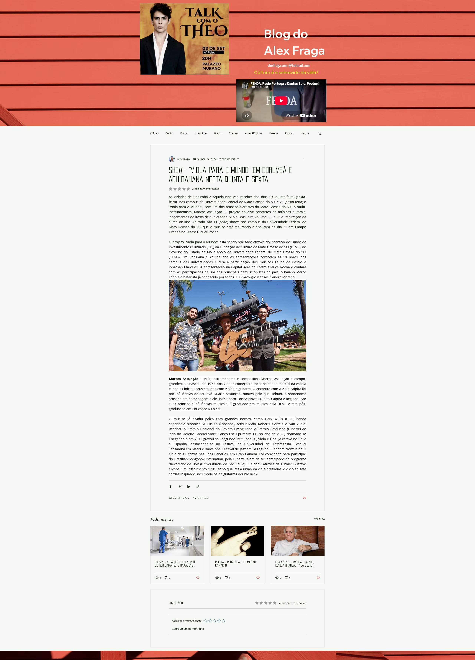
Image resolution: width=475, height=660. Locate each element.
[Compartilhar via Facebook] (170, 486)
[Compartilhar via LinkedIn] (189, 486)
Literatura (201, 133)
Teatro (169, 133)
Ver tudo (319, 519)
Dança (184, 133)
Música (289, 133)
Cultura (154, 133)
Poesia (218, 133)
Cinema (273, 133)
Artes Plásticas (253, 133)
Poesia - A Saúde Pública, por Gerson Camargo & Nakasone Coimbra (175, 564)
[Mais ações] (304, 159)
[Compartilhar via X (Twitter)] (179, 486)
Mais (302, 133)
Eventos (233, 133)
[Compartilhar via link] (198, 486)
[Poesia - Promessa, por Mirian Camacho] (237, 541)
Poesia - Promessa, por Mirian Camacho (235, 564)
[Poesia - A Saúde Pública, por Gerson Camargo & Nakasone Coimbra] (177, 541)
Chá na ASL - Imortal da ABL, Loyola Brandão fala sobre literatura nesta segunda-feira (297, 564)
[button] (320, 133)
